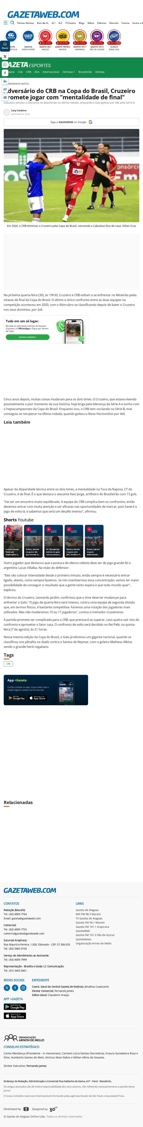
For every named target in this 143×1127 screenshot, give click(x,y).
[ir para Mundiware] (16, 1109)
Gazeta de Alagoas (87, 910)
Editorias (101, 23)
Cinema (125, 23)
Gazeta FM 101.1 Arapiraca (92, 927)
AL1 (53, 23)
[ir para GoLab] (44, 1109)
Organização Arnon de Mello (93, 943)
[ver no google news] (5, 97)
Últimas (100, 72)
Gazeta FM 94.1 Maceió (90, 922)
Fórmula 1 (69, 72)
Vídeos (91, 23)
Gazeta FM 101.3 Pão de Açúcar (95, 935)
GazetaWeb (83, 931)
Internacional (51, 72)
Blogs (81, 23)
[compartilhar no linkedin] (5, 81)
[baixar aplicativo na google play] (16, 698)
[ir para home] (43, 14)
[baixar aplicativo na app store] (37, 698)
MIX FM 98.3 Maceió (88, 914)
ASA (36, 72)
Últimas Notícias (25, 23)
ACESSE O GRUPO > (28, 337)
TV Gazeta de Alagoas (89, 918)
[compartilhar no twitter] (5, 56)
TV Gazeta (70, 23)
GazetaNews (83, 939)
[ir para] (15, 1007)
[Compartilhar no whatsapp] (5, 64)
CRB (28, 72)
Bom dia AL (43, 23)
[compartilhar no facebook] (5, 73)
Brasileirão (85, 72)
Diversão (113, 23)
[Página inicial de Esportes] (25, 65)
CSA (20, 72)
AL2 (60, 23)
